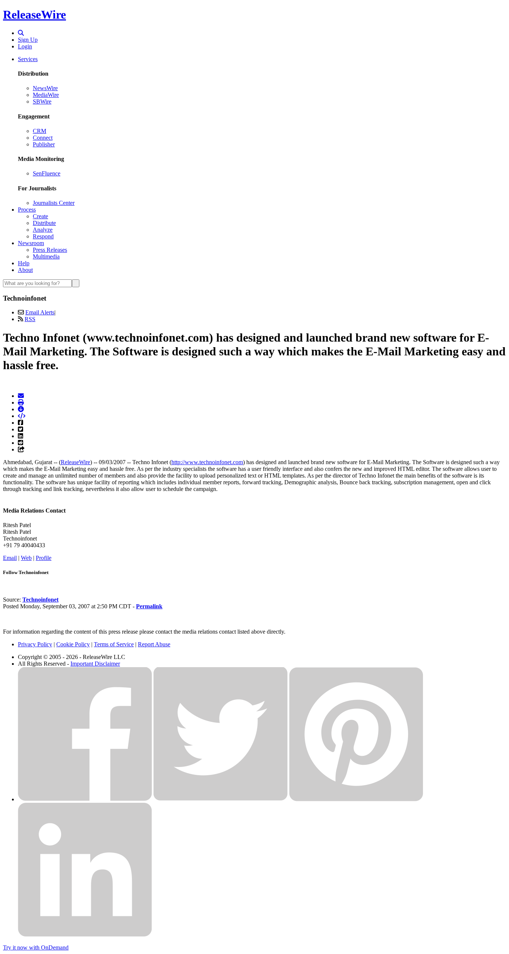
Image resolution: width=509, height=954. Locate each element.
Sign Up (28, 40)
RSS (30, 319)
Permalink (149, 606)
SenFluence (46, 173)
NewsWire (45, 88)
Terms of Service (114, 644)
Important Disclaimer (95, 663)
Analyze (43, 229)
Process (27, 209)
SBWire (42, 101)
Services (28, 59)
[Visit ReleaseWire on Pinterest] (356, 799)
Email (10, 558)
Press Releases (50, 250)
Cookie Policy (73, 644)
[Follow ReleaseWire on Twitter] (221, 799)
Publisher (44, 144)
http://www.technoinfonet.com (207, 462)
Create (40, 216)
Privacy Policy (35, 644)
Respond (43, 236)
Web (26, 558)
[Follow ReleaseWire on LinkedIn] (85, 935)
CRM (39, 131)
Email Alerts (39, 312)
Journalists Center (54, 203)
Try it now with (36, 947)
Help (23, 263)
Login (25, 46)
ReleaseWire (34, 14)
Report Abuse (154, 644)
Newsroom (31, 243)
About (25, 270)
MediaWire (46, 95)
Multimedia (46, 256)
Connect (43, 137)
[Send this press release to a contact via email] (21, 396)
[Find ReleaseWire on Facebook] (85, 799)
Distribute (44, 223)
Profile (43, 558)
